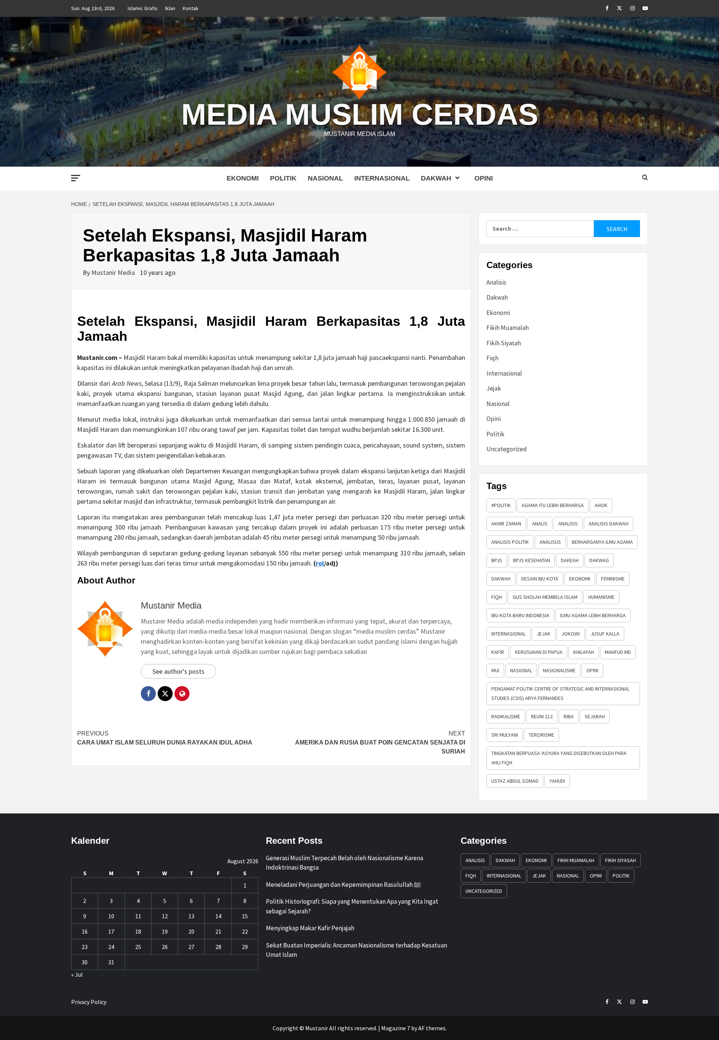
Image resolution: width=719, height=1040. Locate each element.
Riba (569, 716)
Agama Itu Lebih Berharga (553, 505)
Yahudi (557, 780)
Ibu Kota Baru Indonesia (520, 615)
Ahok (601, 505)
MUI (495, 670)
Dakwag (599, 560)
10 (111, 916)
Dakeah (570, 560)
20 (191, 931)
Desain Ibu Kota (539, 578)
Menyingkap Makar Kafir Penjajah (310, 928)
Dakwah (436, 178)
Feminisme (613, 578)
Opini (483, 178)
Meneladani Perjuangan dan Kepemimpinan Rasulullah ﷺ (343, 884)
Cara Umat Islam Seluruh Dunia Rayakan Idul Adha (164, 738)
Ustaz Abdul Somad (515, 780)
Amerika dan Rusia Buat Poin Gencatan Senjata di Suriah (380, 742)
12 (165, 916)
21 (218, 931)
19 (165, 931)
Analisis (496, 282)
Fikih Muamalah (507, 328)
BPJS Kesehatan (531, 560)
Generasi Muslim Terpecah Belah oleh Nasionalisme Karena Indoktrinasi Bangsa (344, 863)
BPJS (496, 560)
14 (218, 916)
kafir (497, 652)
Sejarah (595, 716)
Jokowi (570, 633)
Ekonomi (243, 178)
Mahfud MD (618, 652)
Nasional (325, 178)
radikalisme (505, 716)
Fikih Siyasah (503, 343)
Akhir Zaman (506, 523)
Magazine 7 (395, 1028)
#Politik (501, 505)
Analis (539, 523)
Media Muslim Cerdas (359, 114)
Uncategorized (506, 449)
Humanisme (601, 597)
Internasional (382, 178)
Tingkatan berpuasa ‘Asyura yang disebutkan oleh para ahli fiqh (559, 758)
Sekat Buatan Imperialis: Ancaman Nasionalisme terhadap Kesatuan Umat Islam (356, 950)
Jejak (493, 388)
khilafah (583, 652)
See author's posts (178, 671)
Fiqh (492, 358)
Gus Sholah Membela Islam (545, 597)
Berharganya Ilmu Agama (602, 542)
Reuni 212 (542, 716)
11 (138, 916)
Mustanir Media (113, 272)
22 (245, 931)
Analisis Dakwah (608, 523)
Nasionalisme (559, 670)
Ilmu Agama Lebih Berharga (593, 615)
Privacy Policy (88, 1002)
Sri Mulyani (504, 734)
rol (320, 563)
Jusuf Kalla (605, 633)
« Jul (77, 974)
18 (138, 931)
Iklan (170, 8)
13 (191, 916)
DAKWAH (500, 578)
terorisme (541, 734)
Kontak (190, 8)
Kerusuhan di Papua (538, 652)
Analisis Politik (510, 542)
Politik (283, 178)
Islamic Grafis (143, 8)
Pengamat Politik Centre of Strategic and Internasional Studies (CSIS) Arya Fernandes (560, 693)
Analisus (550, 542)
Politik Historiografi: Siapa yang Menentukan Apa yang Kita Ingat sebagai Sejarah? (352, 906)
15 (245, 916)
